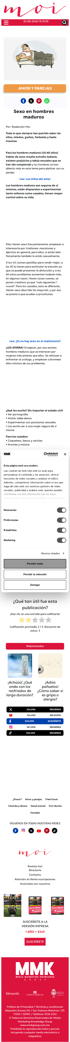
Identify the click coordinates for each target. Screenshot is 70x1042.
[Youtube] (39, 831)
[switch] (61, 520)
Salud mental (38, 806)
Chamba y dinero (17, 806)
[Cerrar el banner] (65, 454)
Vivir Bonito (55, 806)
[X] (31, 100)
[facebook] (23, 100)
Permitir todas (35, 563)
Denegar (35, 584)
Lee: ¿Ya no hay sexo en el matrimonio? (35, 341)
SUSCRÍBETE (35, 942)
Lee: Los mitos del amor (35, 178)
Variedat (35, 812)
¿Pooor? (17, 799)
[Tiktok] (54, 831)
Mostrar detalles (50, 553)
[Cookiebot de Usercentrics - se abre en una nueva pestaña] (44, 454)
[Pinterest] (47, 831)
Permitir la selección (35, 574)
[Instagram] (23, 831)
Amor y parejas (33, 799)
